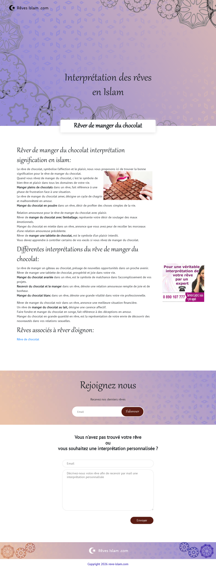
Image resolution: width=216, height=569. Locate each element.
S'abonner (132, 411)
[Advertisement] (108, 47)
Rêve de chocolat (28, 339)
